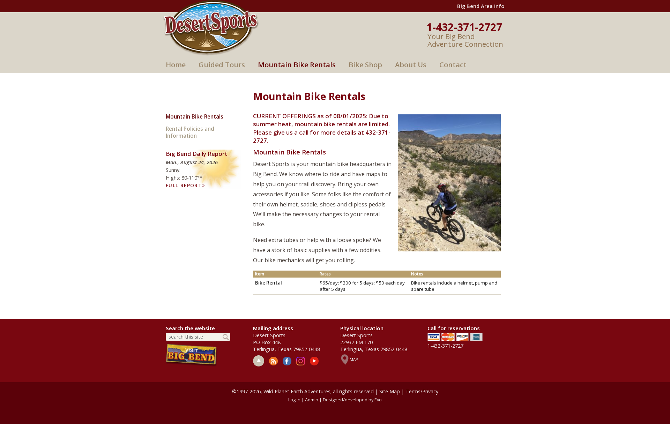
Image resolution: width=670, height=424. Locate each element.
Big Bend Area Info (480, 5)
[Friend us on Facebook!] (287, 361)
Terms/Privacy (421, 391)
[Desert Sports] (211, 27)
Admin (311, 399)
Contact (453, 64)
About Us (410, 64)
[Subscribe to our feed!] (273, 361)
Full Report (185, 185)
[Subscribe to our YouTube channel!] (314, 361)
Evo (378, 399)
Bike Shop (365, 64)
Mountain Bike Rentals (297, 64)
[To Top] (258, 360)
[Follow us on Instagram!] (300, 361)
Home (176, 64)
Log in (294, 399)
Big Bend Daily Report (197, 154)
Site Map (389, 391)
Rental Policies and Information (190, 132)
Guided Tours (222, 64)
